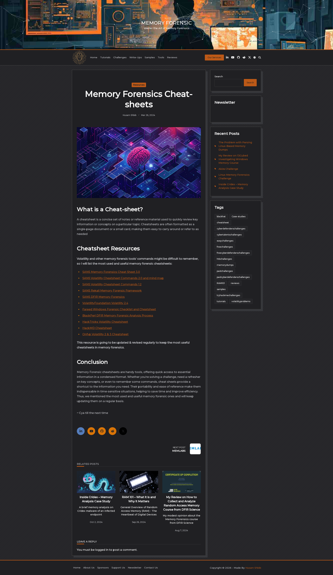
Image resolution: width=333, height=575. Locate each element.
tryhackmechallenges (228, 295)
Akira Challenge (228, 168)
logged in (101, 549)
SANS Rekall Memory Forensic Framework (112, 290)
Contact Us (151, 567)
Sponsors (103, 567)
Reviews (172, 57)
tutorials (221, 301)
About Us (89, 567)
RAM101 (221, 283)
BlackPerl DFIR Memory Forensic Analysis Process (117, 315)
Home (93, 57)
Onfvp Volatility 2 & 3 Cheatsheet (105, 334)
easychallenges (225, 240)
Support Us (118, 567)
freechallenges (225, 246)
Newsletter (134, 567)
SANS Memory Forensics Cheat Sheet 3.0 (111, 272)
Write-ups (135, 57)
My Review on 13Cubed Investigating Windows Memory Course (233, 159)
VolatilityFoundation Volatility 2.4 (105, 303)
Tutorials (105, 57)
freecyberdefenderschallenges (233, 253)
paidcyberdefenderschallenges (233, 277)
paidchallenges (225, 271)
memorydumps (225, 265)
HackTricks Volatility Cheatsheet (105, 321)
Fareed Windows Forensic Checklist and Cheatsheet (119, 309)
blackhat (221, 216)
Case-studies (238, 216)
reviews (235, 283)
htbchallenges (224, 259)
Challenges (120, 57)
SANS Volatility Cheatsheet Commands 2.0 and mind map (123, 278)
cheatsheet (223, 222)
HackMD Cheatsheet (97, 328)
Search (219, 76)
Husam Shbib (129, 115)
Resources (138, 85)
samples (221, 289)
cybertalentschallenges (229, 234)
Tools (161, 57)
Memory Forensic (166, 23)
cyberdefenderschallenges (231, 228)
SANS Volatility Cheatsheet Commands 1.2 (112, 284)
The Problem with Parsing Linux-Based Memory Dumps (235, 146)
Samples (150, 57)
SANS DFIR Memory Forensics (103, 297)
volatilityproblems (241, 301)
